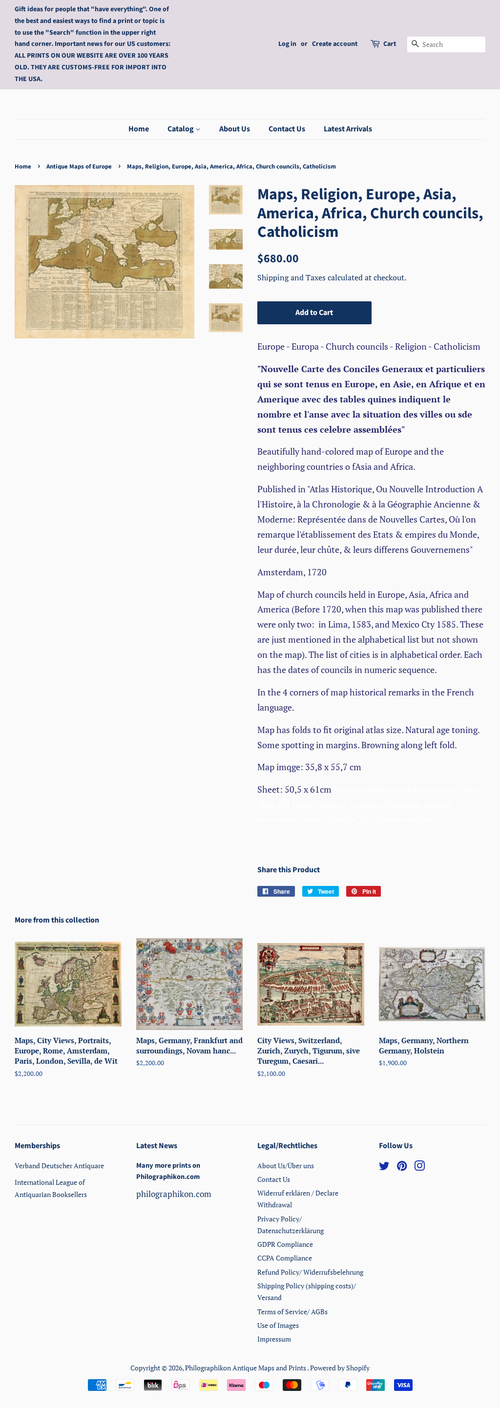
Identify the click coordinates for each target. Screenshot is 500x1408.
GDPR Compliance (285, 1244)
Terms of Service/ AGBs (292, 1311)
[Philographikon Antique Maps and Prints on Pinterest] (401, 1167)
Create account (334, 44)
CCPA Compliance (284, 1257)
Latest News (156, 1145)
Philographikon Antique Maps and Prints (246, 1367)
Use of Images (278, 1325)
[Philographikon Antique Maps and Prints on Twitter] (384, 1167)
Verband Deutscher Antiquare (59, 1165)
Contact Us (287, 129)
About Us (234, 129)
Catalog (181, 129)
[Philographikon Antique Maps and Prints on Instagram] (419, 1167)
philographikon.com (173, 1193)
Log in (287, 44)
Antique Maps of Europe (79, 166)
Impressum (274, 1339)
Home (138, 129)
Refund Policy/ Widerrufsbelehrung (310, 1272)
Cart (389, 44)
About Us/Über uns (285, 1165)
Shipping (274, 277)
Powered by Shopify (340, 1367)
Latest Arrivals (348, 129)
